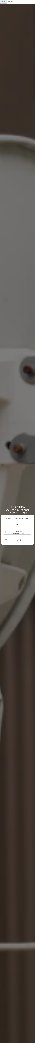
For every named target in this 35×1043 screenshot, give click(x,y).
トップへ (4, 1)
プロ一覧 (10, 1)
